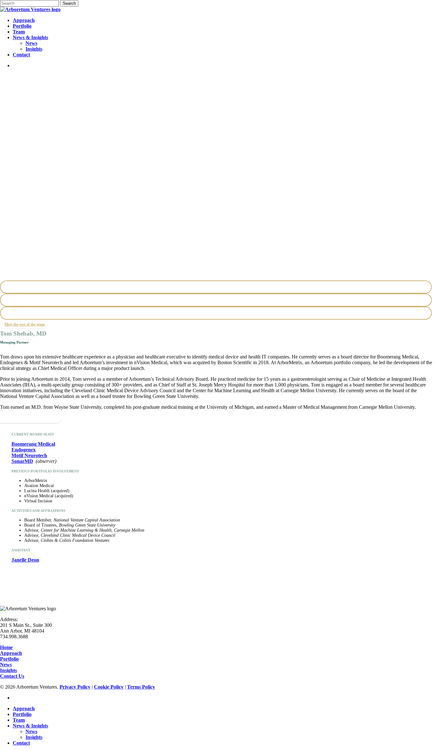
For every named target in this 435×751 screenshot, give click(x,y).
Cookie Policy (109, 687)
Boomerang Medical (33, 444)
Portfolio (9, 659)
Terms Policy (141, 687)
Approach (11, 653)
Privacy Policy (75, 687)
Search (69, 3)
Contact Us (12, 676)
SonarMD (22, 461)
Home (6, 647)
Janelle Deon (25, 560)
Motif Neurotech (29, 455)
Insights (8, 670)
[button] (24, 324)
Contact (21, 743)
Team (19, 720)
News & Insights (30, 725)
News (6, 664)
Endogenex (23, 449)
